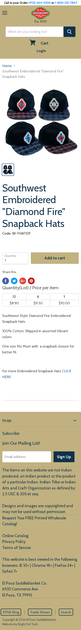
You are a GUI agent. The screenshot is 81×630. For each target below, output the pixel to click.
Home (7, 66)
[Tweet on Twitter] (14, 281)
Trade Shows (40, 612)
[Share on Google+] (22, 281)
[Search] (69, 32)
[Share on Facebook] (5, 281)
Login (41, 51)
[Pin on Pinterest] (31, 281)
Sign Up (64, 456)
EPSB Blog (11, 612)
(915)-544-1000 (40, 2)
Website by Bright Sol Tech (20, 624)
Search (66, 612)
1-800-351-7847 (66, 2)
